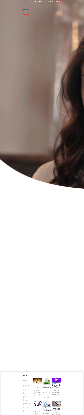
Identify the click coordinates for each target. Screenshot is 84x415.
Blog (48, 1)
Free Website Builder (26, 393)
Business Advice (26, 400)
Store (45, 1)
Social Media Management (27, 403)
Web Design (25, 411)
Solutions (40, 1)
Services (36, 1)
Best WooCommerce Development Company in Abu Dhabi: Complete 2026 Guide (56, 385)
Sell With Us (26, 14)
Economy (25, 389)
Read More (58, 397)
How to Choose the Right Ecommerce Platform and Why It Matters (37, 408)
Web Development (26, 410)
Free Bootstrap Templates (27, 385)
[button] (27, 383)
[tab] (27, 383)
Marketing (25, 399)
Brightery (25, 1)
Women (25, 386)
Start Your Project (58, 1)
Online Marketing (26, 407)
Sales (25, 396)
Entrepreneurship (26, 392)
